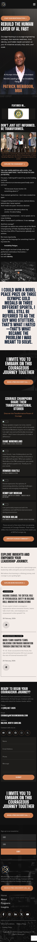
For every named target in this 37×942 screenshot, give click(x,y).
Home (4, 895)
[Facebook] (15, 732)
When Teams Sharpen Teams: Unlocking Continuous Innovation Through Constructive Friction (18, 643)
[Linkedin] (9, 732)
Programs (5, 903)
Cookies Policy (7, 927)
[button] (34, 4)
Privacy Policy (21, 924)
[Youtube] (3, 732)
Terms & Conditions (7, 924)
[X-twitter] (27, 732)
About (4, 899)
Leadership (8, 591)
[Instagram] (21, 732)
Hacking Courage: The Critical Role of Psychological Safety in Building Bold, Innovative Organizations (18, 598)
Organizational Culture (13, 636)
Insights (5, 907)
